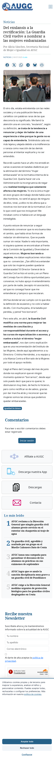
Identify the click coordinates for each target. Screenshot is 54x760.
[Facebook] (7, 65)
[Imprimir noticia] (42, 65)
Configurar (27, 754)
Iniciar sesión (27, 440)
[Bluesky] (35, 65)
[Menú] (50, 7)
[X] (14, 65)
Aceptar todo (27, 741)
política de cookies (32, 694)
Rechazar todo (27, 748)
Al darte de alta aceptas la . (24, 659)
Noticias (9, 22)
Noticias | (8, 57)
